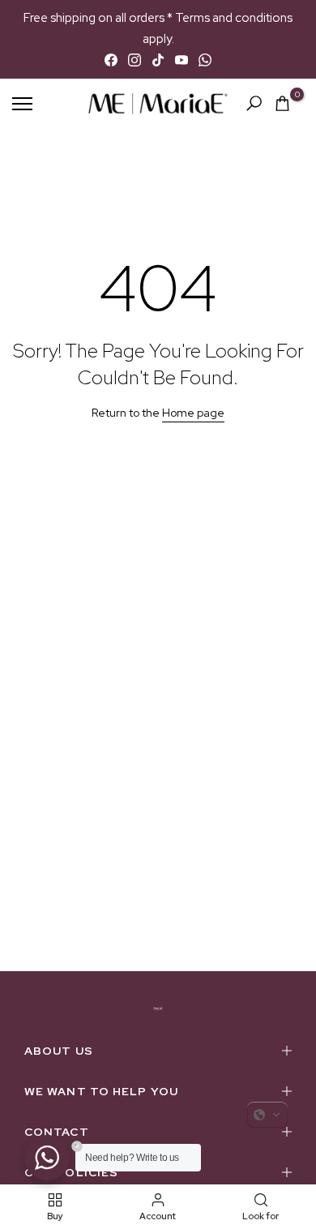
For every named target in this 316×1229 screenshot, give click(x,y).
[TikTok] (158, 60)
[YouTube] (181, 60)
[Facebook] (111, 60)
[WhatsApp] (205, 60)
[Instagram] (134, 60)
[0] (282, 103)
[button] (267, 1115)
